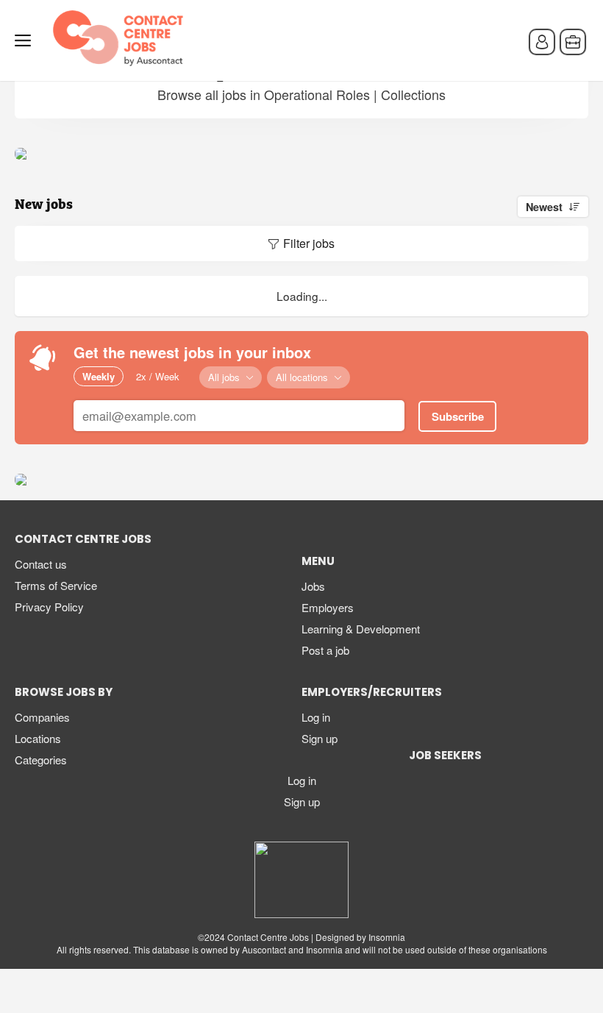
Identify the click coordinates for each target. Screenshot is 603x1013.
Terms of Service (56, 585)
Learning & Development (361, 628)
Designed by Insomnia (360, 937)
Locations (38, 738)
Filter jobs (309, 243)
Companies (42, 717)
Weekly (98, 376)
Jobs (313, 586)
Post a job (325, 649)
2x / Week (157, 376)
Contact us (41, 564)
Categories (41, 759)
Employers (328, 607)
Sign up (320, 738)
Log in (316, 717)
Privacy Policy (49, 606)
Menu (26, 40)
